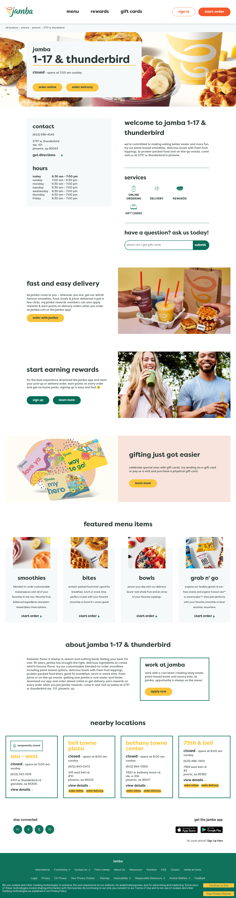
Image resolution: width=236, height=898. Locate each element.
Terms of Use (143, 888)
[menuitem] (42, 870)
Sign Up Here (214, 841)
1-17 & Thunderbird (81, 60)
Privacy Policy (58, 891)
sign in (183, 11)
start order (214, 11)
